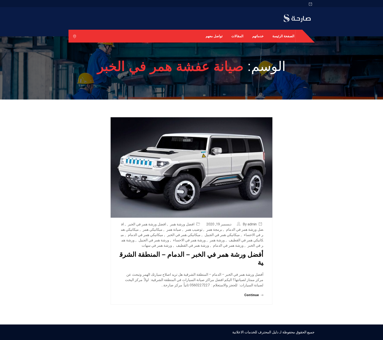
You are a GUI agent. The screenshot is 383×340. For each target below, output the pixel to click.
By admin (250, 224)
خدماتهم (258, 36)
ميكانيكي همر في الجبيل (222, 235)
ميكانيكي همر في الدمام (145, 235)
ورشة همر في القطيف (192, 245)
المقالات (237, 36)
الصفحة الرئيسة (283, 36)
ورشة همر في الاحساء (189, 240)
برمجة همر (214, 229)
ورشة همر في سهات (157, 245)
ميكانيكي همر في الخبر (184, 235)
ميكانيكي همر (152, 229)
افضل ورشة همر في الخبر (147, 224)
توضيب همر (193, 229)
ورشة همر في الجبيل (154, 240)
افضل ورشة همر (182, 224)
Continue (252, 295)
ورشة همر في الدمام (228, 245)
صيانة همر (173, 229)
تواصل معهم (214, 36)
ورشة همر (217, 240)
